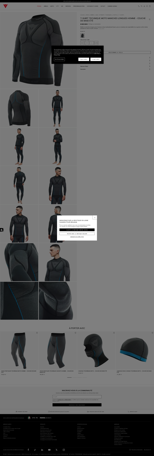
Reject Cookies (83, 59)
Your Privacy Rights (59, 59)
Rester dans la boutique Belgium (77, 233)
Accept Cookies (95, 59)
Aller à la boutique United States (77, 230)
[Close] (95, 217)
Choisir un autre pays (77, 237)
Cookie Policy (96, 53)
